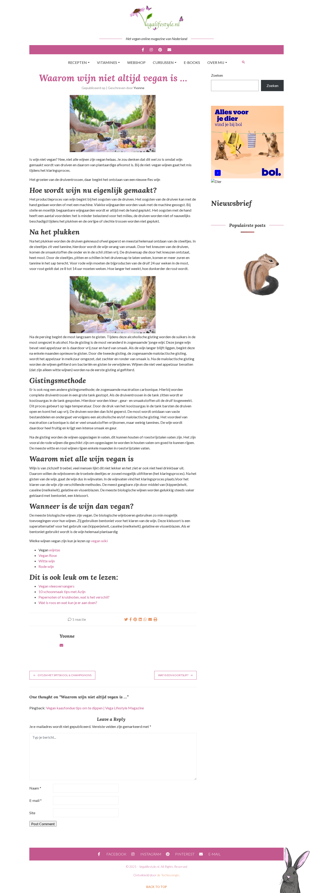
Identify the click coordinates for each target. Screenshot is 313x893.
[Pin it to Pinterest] (135, 619)
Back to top (156, 887)
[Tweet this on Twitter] (126, 619)
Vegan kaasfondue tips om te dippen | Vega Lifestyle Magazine (95, 708)
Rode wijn (46, 566)
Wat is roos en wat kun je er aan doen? (67, 602)
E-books (192, 62)
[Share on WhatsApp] (145, 619)
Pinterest (160, 49)
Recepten (77, 62)
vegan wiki (99, 541)
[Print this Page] (155, 619)
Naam (35, 788)
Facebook (143, 49)
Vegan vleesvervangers (56, 586)
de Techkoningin (168, 875)
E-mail (169, 49)
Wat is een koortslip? (173, 675)
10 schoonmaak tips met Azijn (61, 591)
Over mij (215, 62)
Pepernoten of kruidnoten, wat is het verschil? (74, 597)
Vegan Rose (47, 555)
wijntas (54, 550)
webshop (136, 62)
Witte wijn (46, 561)
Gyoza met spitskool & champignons (64, 675)
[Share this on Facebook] (130, 619)
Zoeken (217, 75)
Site (32, 813)
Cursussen (163, 62)
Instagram (151, 49)
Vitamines (107, 62)
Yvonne (139, 88)
